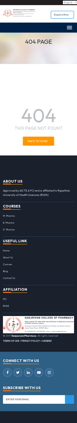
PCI (5, 299)
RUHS (6, 305)
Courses (7, 264)
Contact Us (9, 278)
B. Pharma (8, 222)
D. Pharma (9, 229)
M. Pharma (9, 215)
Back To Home (38, 141)
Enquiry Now (61, 14)
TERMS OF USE (11, 341)
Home (6, 250)
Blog (5, 271)
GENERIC (47, 341)
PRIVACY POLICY (30, 341)
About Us (8, 257)
